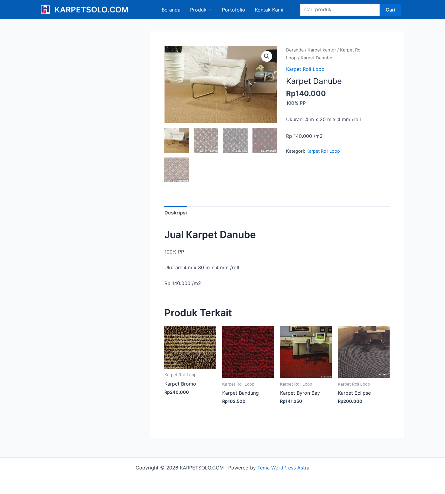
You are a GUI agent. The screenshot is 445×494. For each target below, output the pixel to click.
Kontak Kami (269, 10)
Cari (390, 10)
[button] (266, 56)
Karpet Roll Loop (305, 69)
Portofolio (233, 10)
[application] (209, 9)
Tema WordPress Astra (283, 468)
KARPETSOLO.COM (91, 9)
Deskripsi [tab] (175, 213)
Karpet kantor (322, 50)
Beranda (171, 10)
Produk (198, 10)
